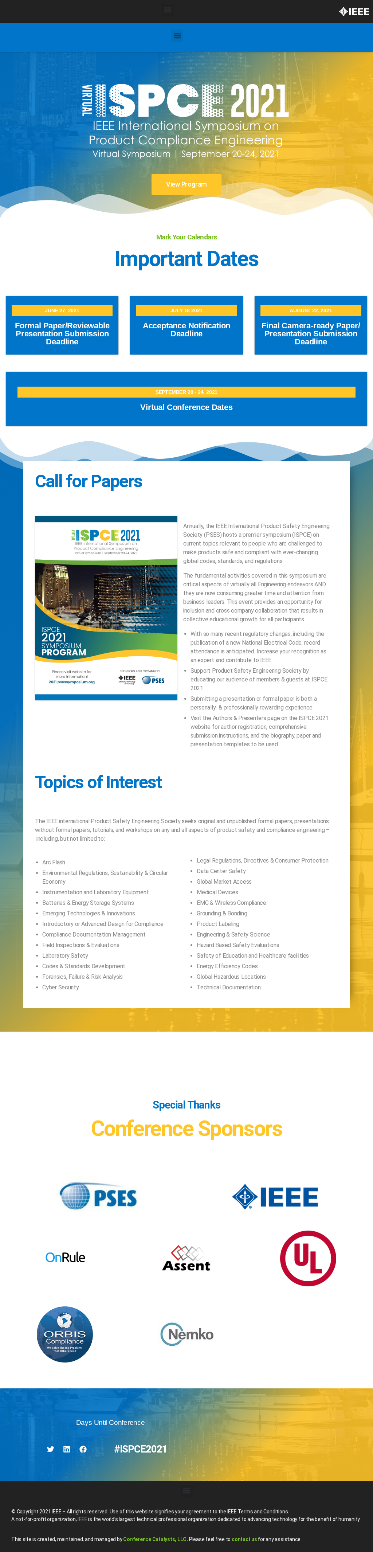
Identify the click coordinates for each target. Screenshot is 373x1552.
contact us (244, 1539)
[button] (168, 10)
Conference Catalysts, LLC (154, 1539)
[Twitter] (50, 1449)
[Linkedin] (66, 1449)
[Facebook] (83, 1449)
